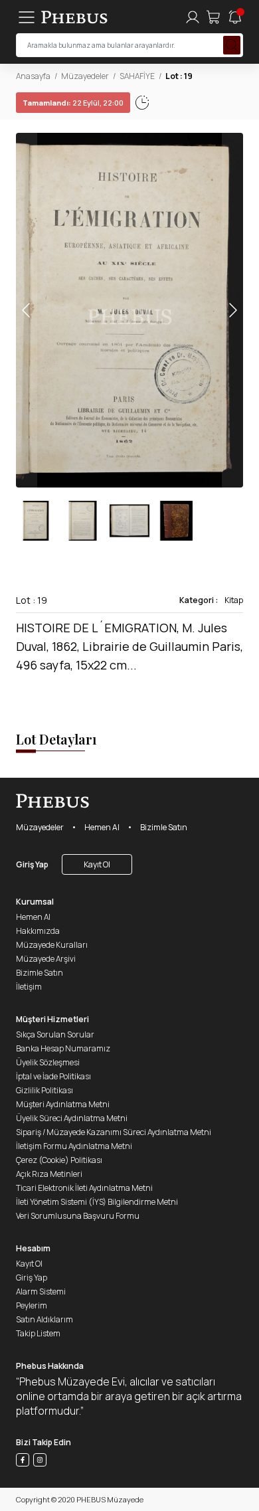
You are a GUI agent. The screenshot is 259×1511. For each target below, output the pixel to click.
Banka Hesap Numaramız (63, 1048)
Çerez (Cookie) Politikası (59, 1160)
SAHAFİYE (137, 76)
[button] (232, 310)
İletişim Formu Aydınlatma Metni (74, 1146)
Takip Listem (38, 1333)
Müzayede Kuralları (52, 944)
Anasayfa (33, 76)
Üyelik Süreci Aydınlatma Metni (72, 1118)
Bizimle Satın (163, 827)
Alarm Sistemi (41, 1291)
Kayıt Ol (97, 864)
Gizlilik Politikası (44, 1090)
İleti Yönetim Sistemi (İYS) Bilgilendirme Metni (97, 1201)
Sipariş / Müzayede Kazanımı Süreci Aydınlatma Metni (113, 1132)
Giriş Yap (32, 864)
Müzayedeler (85, 76)
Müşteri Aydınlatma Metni (63, 1104)
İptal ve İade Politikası (53, 1076)
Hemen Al (102, 827)
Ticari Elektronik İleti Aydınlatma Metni (84, 1188)
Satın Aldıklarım (44, 1319)
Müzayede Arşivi (46, 958)
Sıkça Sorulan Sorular (55, 1034)
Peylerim (31, 1305)
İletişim (29, 986)
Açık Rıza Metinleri (49, 1174)
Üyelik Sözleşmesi (48, 1062)
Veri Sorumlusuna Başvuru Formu (77, 1215)
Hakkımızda (38, 930)
